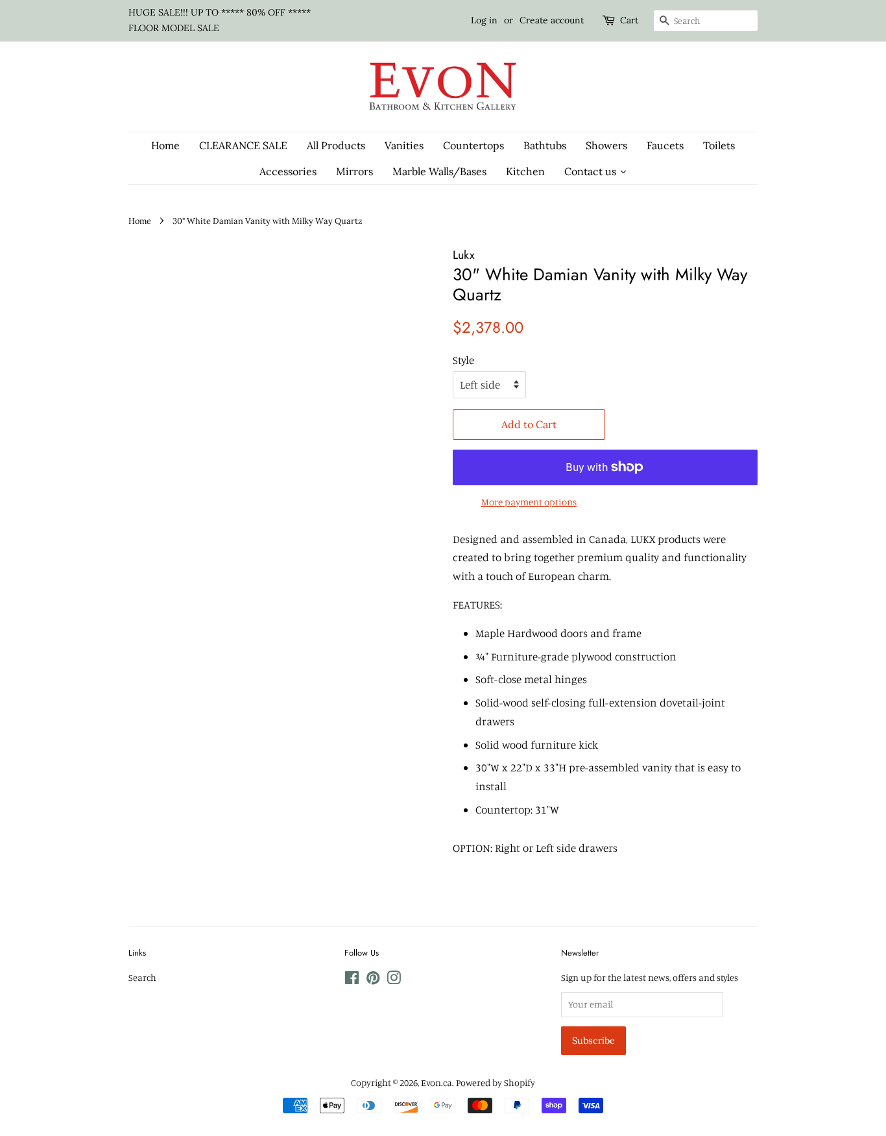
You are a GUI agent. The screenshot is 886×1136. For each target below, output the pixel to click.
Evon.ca (436, 1082)
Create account (552, 20)
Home (139, 220)
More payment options (529, 502)
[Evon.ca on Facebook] (351, 979)
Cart (629, 20)
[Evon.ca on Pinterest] (373, 979)
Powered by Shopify (495, 1082)
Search (142, 977)
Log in (484, 20)
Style (463, 360)
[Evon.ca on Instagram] (394, 979)
